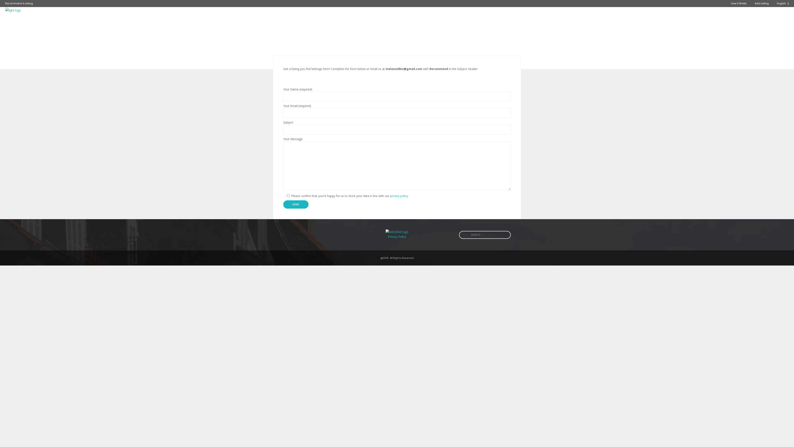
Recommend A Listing (19, 3)
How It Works (739, 3)
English (782, 3)
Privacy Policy (397, 237)
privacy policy (399, 196)
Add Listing (762, 3)
